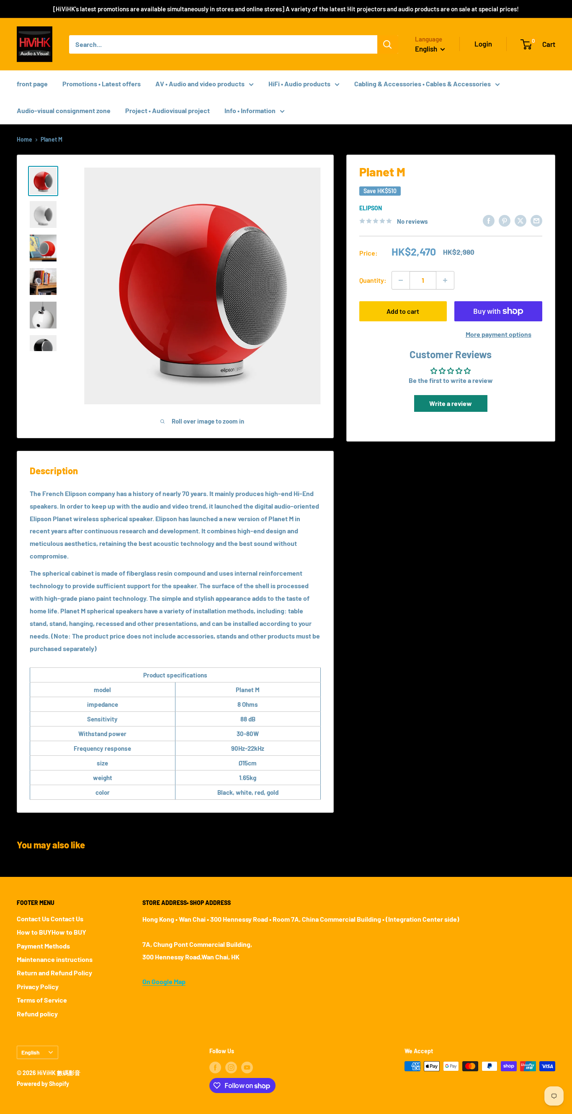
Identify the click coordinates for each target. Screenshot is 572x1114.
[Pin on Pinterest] (504, 220)
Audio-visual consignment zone (64, 110)
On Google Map (164, 981)
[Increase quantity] (445, 280)
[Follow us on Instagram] (231, 1067)
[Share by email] (536, 220)
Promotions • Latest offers (101, 84)
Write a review (450, 403)
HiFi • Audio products (299, 84)
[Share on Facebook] (489, 220)
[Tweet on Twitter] (520, 220)
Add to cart (402, 311)
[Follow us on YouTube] (247, 1067)
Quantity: (372, 280)
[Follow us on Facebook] (215, 1067)
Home (24, 139)
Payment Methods (43, 946)
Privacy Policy (38, 986)
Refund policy (37, 1014)
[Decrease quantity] (401, 280)
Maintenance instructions (55, 959)
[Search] (387, 44)
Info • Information (250, 110)
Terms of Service (42, 1000)
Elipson (370, 208)
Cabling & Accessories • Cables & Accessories (422, 84)
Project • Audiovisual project (167, 110)
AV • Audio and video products (200, 84)
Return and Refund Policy (54, 973)
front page (32, 84)
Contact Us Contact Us (50, 919)
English (30, 1052)
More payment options (498, 334)
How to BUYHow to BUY (51, 932)
